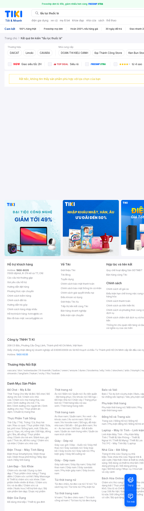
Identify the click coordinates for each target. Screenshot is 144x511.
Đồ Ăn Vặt (113, 491)
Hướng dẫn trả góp (17, 304)
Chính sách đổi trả (16, 300)
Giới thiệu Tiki (68, 270)
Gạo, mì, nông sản (24, 431)
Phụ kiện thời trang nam (122, 409)
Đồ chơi (41, 393)
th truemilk (45, 370)
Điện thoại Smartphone (19, 453)
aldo (127, 370)
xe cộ (54, 20)
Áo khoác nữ (80, 396)
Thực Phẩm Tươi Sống (21, 418)
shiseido (12, 373)
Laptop (132, 443)
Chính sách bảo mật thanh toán (77, 283)
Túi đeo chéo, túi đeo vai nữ (70, 483)
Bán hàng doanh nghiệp (73, 310)
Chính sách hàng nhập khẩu (22, 309)
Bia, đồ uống (19, 434)
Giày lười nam (62, 464)
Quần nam (75, 416)
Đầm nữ (67, 393)
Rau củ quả (19, 425)
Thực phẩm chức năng (25, 473)
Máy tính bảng (22, 459)
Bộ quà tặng (117, 497)
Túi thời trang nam (66, 493)
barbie (56, 370)
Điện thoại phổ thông (24, 456)
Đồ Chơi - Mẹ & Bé (19, 389)
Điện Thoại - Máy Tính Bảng (25, 449)
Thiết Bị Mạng (120, 440)
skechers (117, 370)
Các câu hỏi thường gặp (20, 277)
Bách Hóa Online (113, 478)
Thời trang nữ (63, 389)
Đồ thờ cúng (114, 468)
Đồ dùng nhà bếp (16, 501)
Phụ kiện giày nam (71, 470)
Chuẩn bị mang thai (24, 411)
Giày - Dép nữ (64, 440)
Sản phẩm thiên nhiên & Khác (26, 481)
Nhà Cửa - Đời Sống (115, 449)
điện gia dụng (40, 20)
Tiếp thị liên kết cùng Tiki (74, 306)
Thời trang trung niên (72, 405)
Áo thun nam (61, 416)
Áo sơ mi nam (75, 419)
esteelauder (31, 370)
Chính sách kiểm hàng (19, 295)
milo (108, 370)
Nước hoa (19, 488)
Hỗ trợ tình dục (34, 488)
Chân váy (77, 399)
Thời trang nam (64, 412)
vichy (42, 373)
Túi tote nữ (74, 486)
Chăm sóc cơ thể (23, 476)
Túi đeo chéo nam (73, 497)
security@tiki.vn (34, 318)
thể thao (111, 20)
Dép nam (71, 467)
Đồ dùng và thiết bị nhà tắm (124, 462)
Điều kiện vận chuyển (72, 315)
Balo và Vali (109, 389)
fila (48, 373)
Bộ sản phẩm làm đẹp (27, 490)
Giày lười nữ (82, 450)
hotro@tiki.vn (35, 313)
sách (101, 20)
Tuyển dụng (67, 279)
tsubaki (56, 373)
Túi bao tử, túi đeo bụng (83, 500)
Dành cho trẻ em (23, 437)
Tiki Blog (65, 274)
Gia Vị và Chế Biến (118, 488)
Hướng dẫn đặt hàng (18, 286)
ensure (73, 370)
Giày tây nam (78, 464)
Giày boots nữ (67, 450)
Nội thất (117, 459)
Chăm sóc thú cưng (112, 482)
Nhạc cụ (127, 468)
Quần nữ (77, 393)
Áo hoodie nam (69, 422)
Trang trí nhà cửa (111, 453)
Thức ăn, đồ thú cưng (24, 440)
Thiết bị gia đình (36, 501)
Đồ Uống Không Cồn (121, 494)
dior (20, 370)
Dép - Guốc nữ (78, 444)
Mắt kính (131, 407)
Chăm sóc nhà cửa (28, 443)
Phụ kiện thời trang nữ (113, 407)
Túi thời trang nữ (65, 479)
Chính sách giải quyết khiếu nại (77, 292)
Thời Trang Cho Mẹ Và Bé (21, 393)
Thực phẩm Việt (35, 425)
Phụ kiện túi (88, 486)
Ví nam (58, 497)
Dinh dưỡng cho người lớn (27, 405)
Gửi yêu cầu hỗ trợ (17, 282)
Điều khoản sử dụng (71, 297)
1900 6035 (22, 354)
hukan (33, 373)
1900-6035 (22, 270)
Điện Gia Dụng (16, 497)
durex (82, 370)
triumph (135, 370)
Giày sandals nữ (73, 447)
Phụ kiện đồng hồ (117, 423)
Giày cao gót (61, 444)
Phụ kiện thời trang (114, 403)
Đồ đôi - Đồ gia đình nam (79, 425)
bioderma (93, 370)
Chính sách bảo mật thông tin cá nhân (81, 288)
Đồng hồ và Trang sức (116, 416)
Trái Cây (11, 422)
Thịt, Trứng (24, 422)
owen (65, 370)
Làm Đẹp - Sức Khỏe (20, 466)
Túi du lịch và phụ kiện (121, 393)
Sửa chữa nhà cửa (117, 456)
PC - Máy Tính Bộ (116, 443)
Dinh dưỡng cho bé (24, 402)
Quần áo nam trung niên (74, 431)
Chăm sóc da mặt (16, 470)
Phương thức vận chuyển (20, 291)
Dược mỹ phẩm (37, 491)
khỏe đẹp (78, 20)
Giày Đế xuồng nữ (75, 453)
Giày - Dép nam (65, 460)
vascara (11, 370)
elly (102, 370)
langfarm (23, 373)
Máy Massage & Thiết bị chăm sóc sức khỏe (28, 478)
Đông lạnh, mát (30, 428)
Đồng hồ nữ (121, 420)
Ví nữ (89, 483)
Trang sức (107, 420)
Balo (104, 393)
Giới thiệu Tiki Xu (70, 301)
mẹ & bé (65, 20)
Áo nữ (58, 393)
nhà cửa (91, 20)
